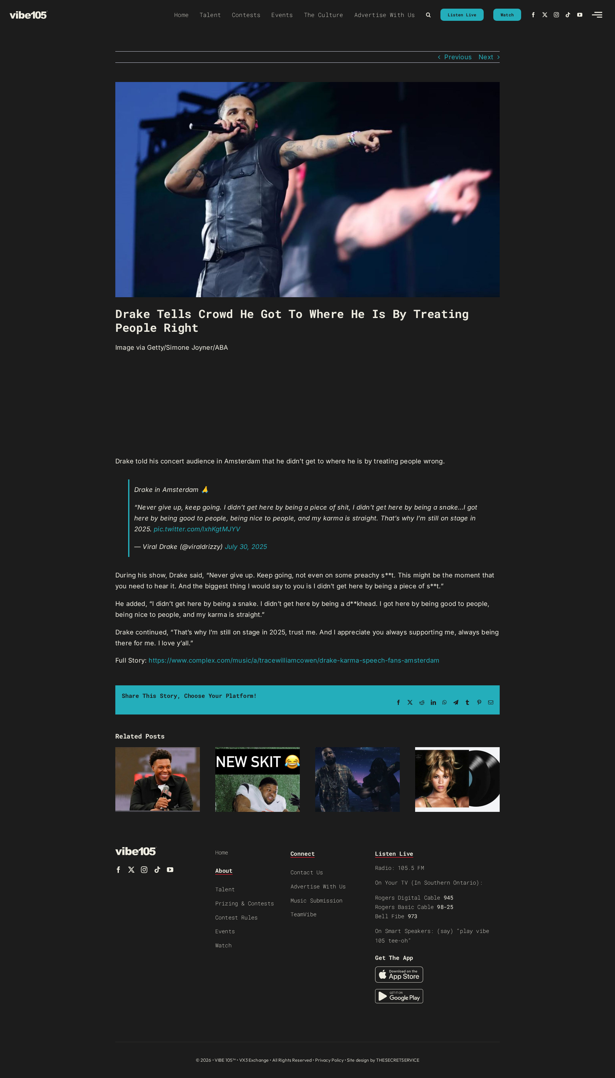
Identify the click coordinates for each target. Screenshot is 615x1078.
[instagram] (556, 14)
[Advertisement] (307, 404)
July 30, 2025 (246, 547)
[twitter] (544, 14)
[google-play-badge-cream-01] (399, 992)
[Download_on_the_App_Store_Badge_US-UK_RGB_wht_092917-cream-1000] (399, 970)
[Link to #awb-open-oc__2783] (597, 15)
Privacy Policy (329, 1060)
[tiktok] (567, 14)
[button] (428, 15)
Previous (458, 57)
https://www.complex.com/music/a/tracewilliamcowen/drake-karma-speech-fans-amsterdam (294, 660)
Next (486, 57)
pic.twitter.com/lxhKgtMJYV (197, 529)
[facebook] (533, 14)
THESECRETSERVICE (397, 1060)
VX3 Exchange (254, 1060)
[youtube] (579, 14)
